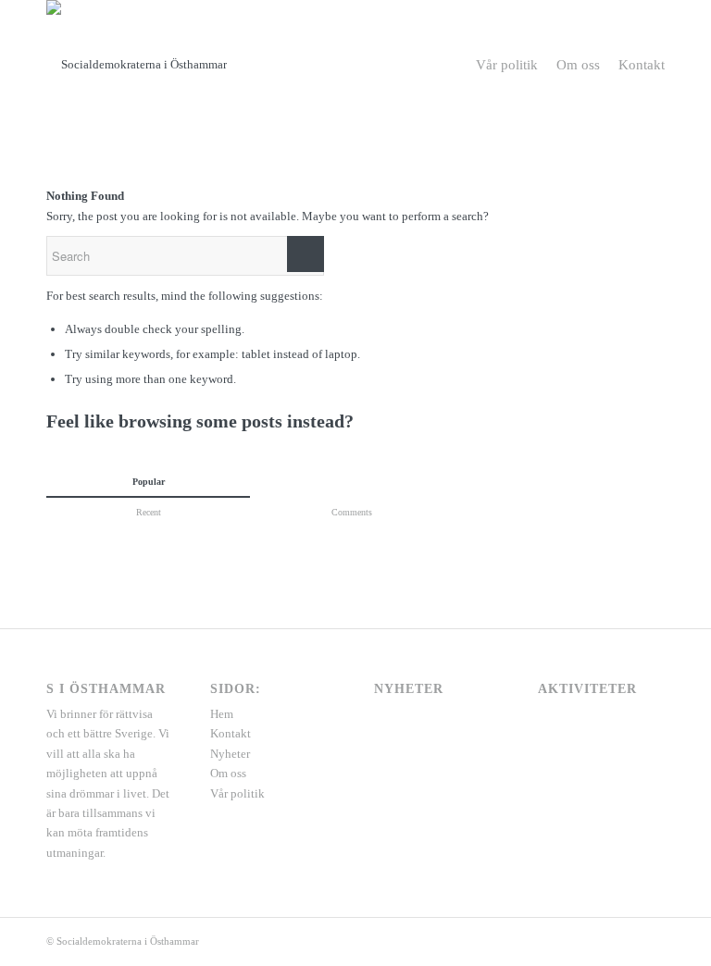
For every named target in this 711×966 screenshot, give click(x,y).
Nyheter (230, 754)
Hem (221, 714)
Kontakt (230, 733)
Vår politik (237, 793)
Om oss (228, 773)
